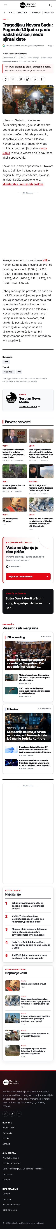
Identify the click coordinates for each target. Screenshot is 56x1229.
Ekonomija (7, 1133)
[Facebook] (12, 1114)
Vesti (11, 13)
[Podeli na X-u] (13, 79)
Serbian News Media (18, 54)
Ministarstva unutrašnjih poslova (22, 184)
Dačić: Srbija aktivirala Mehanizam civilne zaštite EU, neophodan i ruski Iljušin (13, 454)
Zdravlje (6, 1143)
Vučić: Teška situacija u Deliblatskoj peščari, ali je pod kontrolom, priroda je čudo (28, 919)
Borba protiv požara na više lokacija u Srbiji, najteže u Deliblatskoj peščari (33, 1051)
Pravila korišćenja (10, 1158)
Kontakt (6, 1179)
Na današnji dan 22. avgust (10, 519)
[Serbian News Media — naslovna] (28, 5)
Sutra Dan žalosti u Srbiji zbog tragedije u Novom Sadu (24, 603)
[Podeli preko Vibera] (20, 79)
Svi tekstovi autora (28, 406)
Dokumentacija (9, 1210)
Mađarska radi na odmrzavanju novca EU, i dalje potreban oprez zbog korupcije (34, 677)
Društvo (49, 13)
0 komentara (46, 58)
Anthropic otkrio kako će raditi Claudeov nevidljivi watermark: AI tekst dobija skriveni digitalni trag (34, 764)
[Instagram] (19, 1114)
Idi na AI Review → (44, 709)
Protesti (35, 13)
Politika (22, 13)
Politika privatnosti (11, 1163)
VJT (45, 260)
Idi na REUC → (46, 636)
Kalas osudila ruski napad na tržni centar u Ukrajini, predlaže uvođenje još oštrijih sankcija (41, 522)
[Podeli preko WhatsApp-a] (27, 79)
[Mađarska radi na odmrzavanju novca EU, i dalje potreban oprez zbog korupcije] (11, 677)
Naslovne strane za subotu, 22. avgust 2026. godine (35, 1034)
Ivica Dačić (9, 372)
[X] (5, 1114)
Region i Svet (8, 1127)
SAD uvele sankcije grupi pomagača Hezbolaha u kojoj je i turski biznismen (34, 691)
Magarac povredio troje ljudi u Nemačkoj (13, 486)
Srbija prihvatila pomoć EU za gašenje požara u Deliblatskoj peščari (28, 906)
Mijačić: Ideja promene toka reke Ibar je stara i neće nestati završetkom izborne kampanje (29, 932)
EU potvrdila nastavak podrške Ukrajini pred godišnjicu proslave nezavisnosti (35, 1018)
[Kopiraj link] (35, 79)
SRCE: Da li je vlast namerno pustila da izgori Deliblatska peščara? (41, 488)
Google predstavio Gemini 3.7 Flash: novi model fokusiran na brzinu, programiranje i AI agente (35, 749)
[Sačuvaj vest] (42, 79)
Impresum (7, 1199)
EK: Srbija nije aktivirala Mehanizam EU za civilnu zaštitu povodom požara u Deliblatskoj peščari (41, 454)
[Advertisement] (28, 224)
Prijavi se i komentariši (28, 576)
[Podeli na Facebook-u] (5, 79)
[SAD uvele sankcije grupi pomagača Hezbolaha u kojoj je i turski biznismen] (11, 690)
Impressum (7, 1174)
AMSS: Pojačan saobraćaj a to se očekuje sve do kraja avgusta (29, 956)
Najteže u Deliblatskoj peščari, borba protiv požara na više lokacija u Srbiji (31, 945)
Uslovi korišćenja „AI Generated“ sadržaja (22, 1168)
